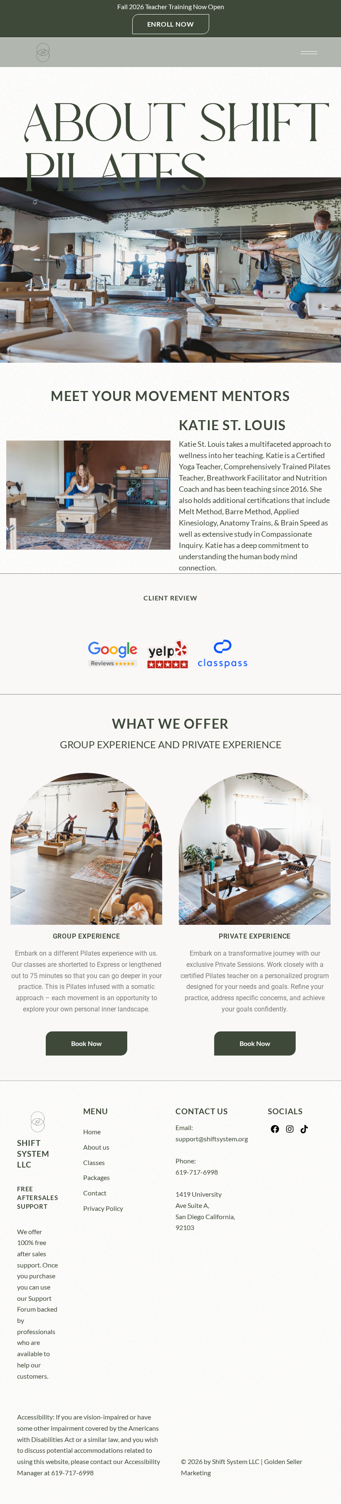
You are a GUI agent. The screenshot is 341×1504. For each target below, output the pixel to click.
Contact (94, 1193)
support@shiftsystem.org (211, 1139)
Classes (94, 1162)
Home (92, 1131)
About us (96, 1147)
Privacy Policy (103, 1208)
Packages (96, 1177)
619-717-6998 (196, 1172)
